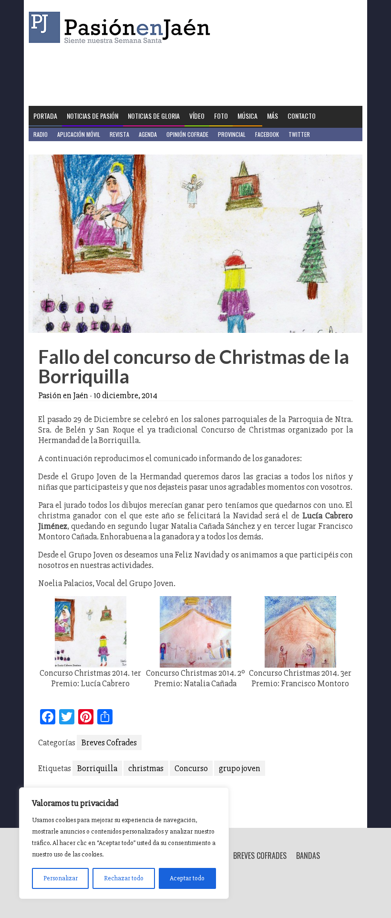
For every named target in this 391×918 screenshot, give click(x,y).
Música (247, 116)
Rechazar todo (124, 878)
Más (272, 116)
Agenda (148, 134)
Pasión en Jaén (122, 27)
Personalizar (60, 878)
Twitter (299, 134)
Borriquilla (97, 768)
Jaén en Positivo (54, 148)
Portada (45, 116)
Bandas (308, 855)
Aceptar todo (187, 878)
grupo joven (239, 768)
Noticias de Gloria (154, 116)
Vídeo (197, 116)
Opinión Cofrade (187, 134)
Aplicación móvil (78, 134)
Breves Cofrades (109, 742)
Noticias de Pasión (92, 116)
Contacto (302, 116)
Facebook (267, 134)
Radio (40, 134)
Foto (221, 116)
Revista (119, 134)
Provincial (232, 134)
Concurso (191, 768)
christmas (146, 768)
